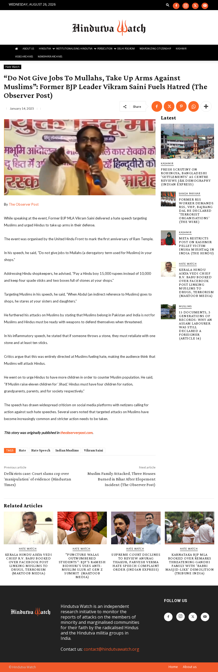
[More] (206, 106)
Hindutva (45, 48)
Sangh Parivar (189, 193)
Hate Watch (12, 67)
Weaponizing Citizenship (155, 48)
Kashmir (181, 48)
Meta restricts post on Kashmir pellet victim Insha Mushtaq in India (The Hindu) (196, 245)
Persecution (104, 48)
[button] (168, 5)
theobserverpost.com (76, 432)
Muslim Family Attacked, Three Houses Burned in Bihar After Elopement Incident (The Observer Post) (121, 479)
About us (189, 667)
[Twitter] (195, 6)
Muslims (185, 306)
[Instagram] (185, 6)
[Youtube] (205, 6)
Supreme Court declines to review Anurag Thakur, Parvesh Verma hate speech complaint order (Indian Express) (135, 561)
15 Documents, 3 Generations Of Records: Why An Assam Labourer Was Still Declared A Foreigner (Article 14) (195, 325)
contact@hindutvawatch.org (111, 649)
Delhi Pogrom (126, 48)
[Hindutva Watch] (109, 27)
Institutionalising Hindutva (74, 48)
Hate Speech (40, 450)
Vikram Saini (93, 450)
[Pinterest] (181, 106)
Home (173, 667)
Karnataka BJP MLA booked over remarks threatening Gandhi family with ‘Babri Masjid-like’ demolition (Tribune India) (189, 563)
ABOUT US (28, 48)
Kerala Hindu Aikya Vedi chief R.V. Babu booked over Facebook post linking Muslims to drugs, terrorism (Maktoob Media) (196, 282)
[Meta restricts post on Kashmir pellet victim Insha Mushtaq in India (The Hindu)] (168, 237)
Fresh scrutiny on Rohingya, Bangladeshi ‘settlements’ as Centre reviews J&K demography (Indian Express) (186, 176)
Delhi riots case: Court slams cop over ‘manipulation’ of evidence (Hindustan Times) (37, 479)
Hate (22, 450)
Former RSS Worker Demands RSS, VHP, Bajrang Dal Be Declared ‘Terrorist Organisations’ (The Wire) (196, 210)
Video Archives (24, 56)
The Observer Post (24, 204)
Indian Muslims (67, 450)
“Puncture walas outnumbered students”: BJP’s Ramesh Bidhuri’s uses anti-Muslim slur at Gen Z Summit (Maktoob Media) (82, 565)
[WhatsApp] (193, 106)
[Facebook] (176, 6)
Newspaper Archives (50, 56)
